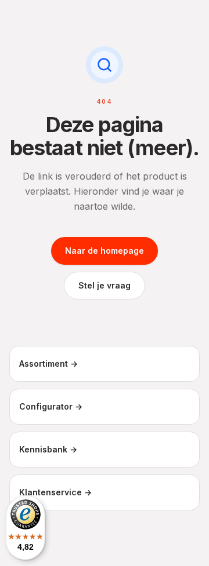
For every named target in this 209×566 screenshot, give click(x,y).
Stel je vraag (104, 285)
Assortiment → (48, 363)
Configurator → (50, 406)
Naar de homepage (104, 250)
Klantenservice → (55, 492)
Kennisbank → (48, 449)
